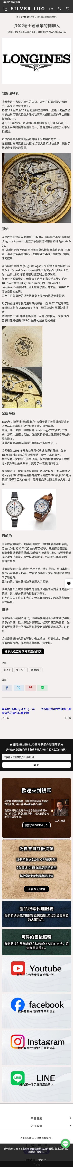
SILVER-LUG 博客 (27, 16)
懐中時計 (36, 670)
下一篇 (67, 717)
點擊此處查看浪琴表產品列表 (23, 651)
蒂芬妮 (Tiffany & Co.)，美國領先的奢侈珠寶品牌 (18, 711)
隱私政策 (30, 1159)
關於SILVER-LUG (36, 825)
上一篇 (5, 717)
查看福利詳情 (36, 889)
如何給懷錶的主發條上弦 (56, 709)
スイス (7, 670)
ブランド (21, 670)
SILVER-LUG (28, 8)
